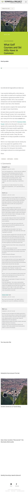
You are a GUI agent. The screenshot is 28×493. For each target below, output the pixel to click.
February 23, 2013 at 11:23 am (8, 311)
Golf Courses (10, 159)
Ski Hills (16, 159)
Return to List (5, 8)
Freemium (4, 159)
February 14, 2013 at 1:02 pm (8, 169)
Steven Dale (5, 295)
